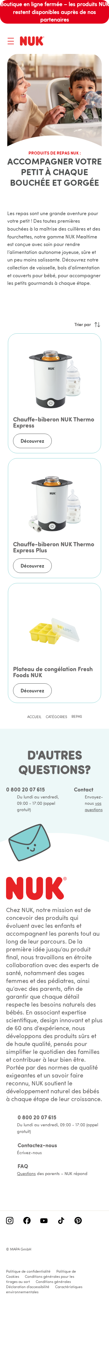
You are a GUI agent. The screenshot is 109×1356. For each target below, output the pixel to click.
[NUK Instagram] (9, 1221)
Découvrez (32, 441)
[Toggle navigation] (11, 41)
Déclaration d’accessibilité (27, 1286)
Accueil (34, 717)
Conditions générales (53, 1281)
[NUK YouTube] (44, 1221)
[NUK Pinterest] (78, 1221)
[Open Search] (74, 41)
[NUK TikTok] (61, 1221)
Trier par (82, 324)
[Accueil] (32, 40)
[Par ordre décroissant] (97, 324)
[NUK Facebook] (27, 1221)
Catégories (56, 717)
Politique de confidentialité (28, 1271)
